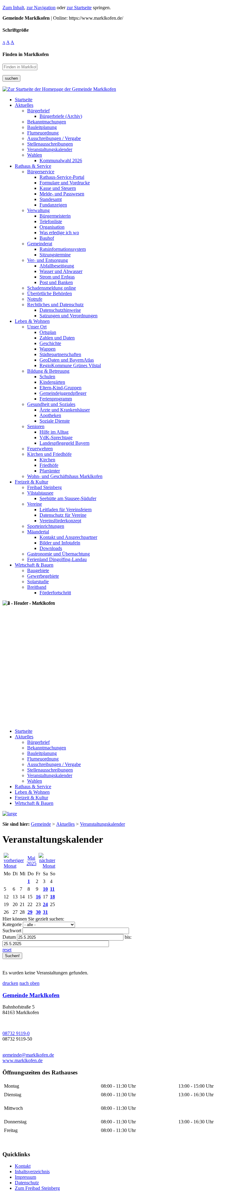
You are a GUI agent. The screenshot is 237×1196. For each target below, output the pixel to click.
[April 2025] (14, 866)
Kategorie (12, 924)
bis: (128, 937)
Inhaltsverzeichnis (32, 1171)
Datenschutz (27, 1182)
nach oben (29, 983)
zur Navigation (41, 7)
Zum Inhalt (13, 7)
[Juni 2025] (47, 866)
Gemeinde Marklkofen (31, 995)
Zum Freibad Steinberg (37, 1188)
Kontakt (23, 1166)
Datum (9, 937)
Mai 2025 (31, 860)
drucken (10, 983)
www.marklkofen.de (22, 1060)
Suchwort (11, 930)
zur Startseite (79, 7)
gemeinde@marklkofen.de (28, 1055)
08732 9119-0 (16, 1033)
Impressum (25, 1177)
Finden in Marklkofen (25, 54)
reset (6, 949)
